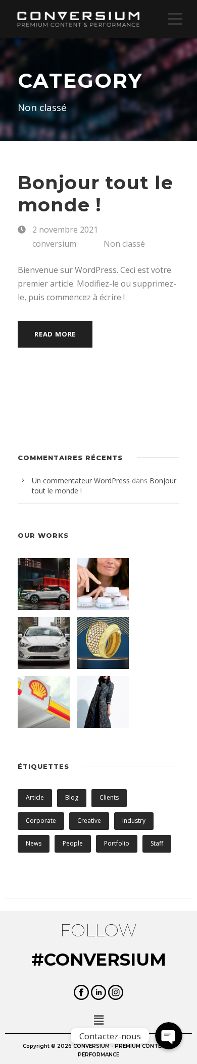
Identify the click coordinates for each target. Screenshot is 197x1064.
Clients (109, 797)
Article (35, 797)
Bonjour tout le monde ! (95, 193)
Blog (71, 797)
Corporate (41, 820)
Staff (157, 843)
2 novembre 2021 (65, 229)
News (33, 843)
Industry (133, 820)
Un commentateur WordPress (81, 480)
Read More (55, 334)
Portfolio (116, 843)
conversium (54, 243)
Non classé (124, 243)
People (73, 843)
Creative (89, 820)
